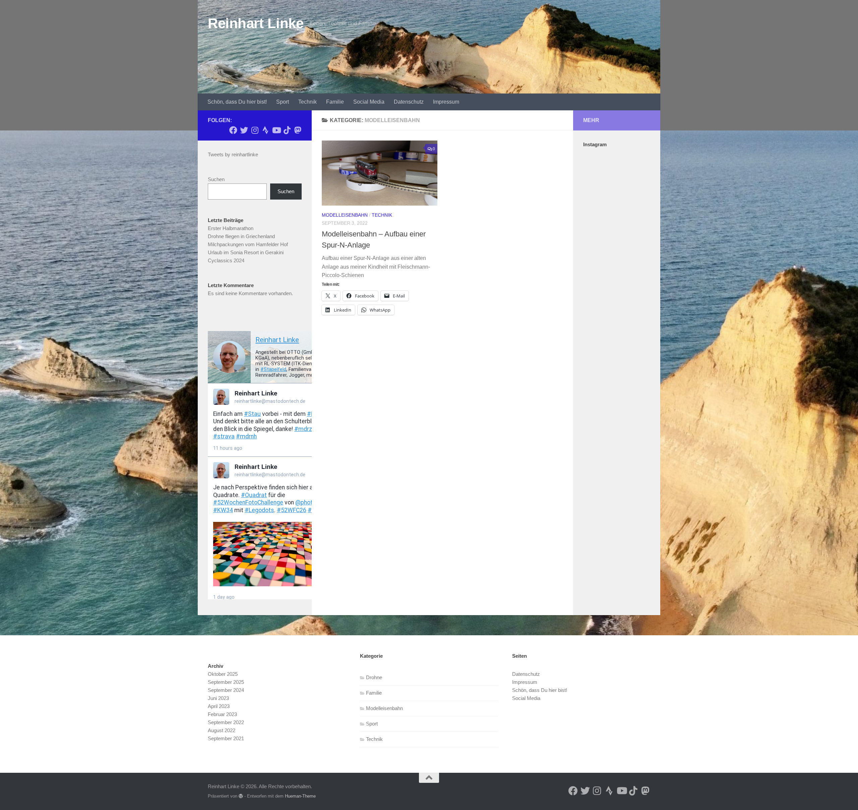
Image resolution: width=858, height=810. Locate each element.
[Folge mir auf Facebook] (233, 130)
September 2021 (226, 738)
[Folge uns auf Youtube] (276, 130)
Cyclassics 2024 (226, 260)
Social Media (368, 102)
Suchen (216, 179)
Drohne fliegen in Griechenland (241, 236)
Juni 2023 (218, 698)
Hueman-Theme (300, 796)
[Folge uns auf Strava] (265, 130)
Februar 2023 (222, 714)
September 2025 (226, 682)
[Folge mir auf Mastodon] (298, 130)
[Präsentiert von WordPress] (241, 796)
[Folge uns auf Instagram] (255, 130)
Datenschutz (409, 102)
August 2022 (221, 730)
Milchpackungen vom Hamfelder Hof (248, 244)
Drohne (374, 677)
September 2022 (226, 722)
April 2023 (219, 706)
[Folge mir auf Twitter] (244, 130)
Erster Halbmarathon (230, 228)
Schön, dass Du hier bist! (237, 102)
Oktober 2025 (223, 674)
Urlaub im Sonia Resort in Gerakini (246, 252)
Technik (307, 102)
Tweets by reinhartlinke (233, 154)
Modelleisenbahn (345, 215)
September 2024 (226, 690)
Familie (335, 102)
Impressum (446, 102)
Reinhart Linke (255, 23)
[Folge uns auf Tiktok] (287, 130)
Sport (282, 102)
